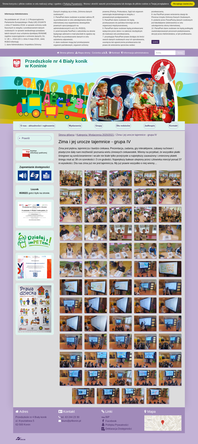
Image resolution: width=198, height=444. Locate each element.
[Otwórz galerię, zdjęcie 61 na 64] (83, 396)
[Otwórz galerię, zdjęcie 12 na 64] (95, 214)
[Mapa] (162, 423)
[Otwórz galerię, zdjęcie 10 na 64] (170, 196)
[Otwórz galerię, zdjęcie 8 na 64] (120, 196)
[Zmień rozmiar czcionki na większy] (104, 52)
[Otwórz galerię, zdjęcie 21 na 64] (71, 251)
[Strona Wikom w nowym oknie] (20, 438)
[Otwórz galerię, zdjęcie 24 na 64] (145, 251)
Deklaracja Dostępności (118, 428)
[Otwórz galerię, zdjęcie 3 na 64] (120, 178)
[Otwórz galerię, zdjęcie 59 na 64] (145, 378)
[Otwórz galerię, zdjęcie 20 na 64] (170, 232)
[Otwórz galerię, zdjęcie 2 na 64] (95, 178)
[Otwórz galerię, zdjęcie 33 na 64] (120, 287)
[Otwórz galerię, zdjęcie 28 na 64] (120, 269)
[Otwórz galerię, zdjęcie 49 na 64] (145, 341)
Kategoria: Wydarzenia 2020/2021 (95, 135)
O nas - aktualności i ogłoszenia (37, 125)
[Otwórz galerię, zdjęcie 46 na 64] (71, 341)
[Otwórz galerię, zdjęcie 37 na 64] (95, 305)
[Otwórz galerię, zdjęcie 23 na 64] (120, 251)
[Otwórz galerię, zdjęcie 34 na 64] (145, 287)
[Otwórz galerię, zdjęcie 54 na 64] (145, 359)
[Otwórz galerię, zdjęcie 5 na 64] (170, 178)
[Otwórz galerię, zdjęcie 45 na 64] (170, 323)
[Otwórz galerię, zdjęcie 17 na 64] (95, 232)
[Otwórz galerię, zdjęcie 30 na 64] (170, 269)
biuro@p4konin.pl (71, 421)
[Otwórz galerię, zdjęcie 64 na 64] (157, 396)
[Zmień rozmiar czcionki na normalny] (102, 52)
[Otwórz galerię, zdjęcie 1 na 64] (71, 178)
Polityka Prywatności (116, 425)
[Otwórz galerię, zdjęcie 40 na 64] (170, 305)
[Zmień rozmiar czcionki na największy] (106, 52)
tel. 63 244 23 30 (69, 417)
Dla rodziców (123, 125)
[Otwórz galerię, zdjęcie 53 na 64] (120, 359)
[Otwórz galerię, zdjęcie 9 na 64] (145, 196)
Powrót (26, 138)
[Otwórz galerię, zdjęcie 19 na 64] (145, 232)
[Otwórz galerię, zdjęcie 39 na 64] (145, 305)
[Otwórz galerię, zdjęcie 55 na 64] (170, 359)
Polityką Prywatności (72, 4)
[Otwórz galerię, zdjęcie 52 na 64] (95, 359)
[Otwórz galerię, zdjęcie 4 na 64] (145, 178)
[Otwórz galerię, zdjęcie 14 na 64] (145, 214)
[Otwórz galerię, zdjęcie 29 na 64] (145, 269)
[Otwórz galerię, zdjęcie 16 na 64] (71, 232)
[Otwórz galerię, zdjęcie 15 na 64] (170, 214)
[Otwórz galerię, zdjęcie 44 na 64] (145, 323)
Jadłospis (149, 125)
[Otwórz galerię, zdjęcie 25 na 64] (170, 251)
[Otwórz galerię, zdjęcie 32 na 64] (95, 287)
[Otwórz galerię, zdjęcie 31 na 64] (71, 287)
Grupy (98, 125)
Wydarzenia (75, 125)
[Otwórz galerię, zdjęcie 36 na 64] (71, 305)
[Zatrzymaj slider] (131, 120)
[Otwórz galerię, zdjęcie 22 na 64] (95, 251)
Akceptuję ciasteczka (182, 4)
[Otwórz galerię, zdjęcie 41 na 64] (71, 323)
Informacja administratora (135, 52)
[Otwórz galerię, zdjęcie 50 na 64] (170, 341)
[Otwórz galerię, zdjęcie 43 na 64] (120, 323)
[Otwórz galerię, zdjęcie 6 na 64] (71, 196)
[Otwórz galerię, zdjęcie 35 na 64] (170, 287)
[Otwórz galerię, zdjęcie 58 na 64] (120, 378)
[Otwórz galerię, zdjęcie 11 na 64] (71, 214)
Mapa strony (83, 52)
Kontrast (115, 52)
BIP (107, 417)
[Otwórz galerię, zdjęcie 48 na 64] (120, 341)
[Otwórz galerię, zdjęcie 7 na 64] (95, 196)
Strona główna (66, 52)
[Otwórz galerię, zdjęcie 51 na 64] (71, 359)
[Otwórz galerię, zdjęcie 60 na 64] (170, 378)
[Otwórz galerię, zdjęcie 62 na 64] (108, 396)
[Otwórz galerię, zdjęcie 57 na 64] (95, 378)
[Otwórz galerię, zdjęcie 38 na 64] (120, 305)
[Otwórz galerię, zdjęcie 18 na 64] (120, 232)
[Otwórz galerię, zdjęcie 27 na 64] (95, 269)
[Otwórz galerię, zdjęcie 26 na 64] (71, 269)
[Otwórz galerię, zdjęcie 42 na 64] (95, 323)
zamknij (155, 42)
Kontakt (173, 125)
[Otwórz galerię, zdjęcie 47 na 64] (95, 341)
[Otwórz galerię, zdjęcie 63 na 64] (133, 396)
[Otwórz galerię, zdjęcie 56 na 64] (71, 378)
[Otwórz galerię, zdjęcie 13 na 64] (120, 214)
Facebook (110, 421)
